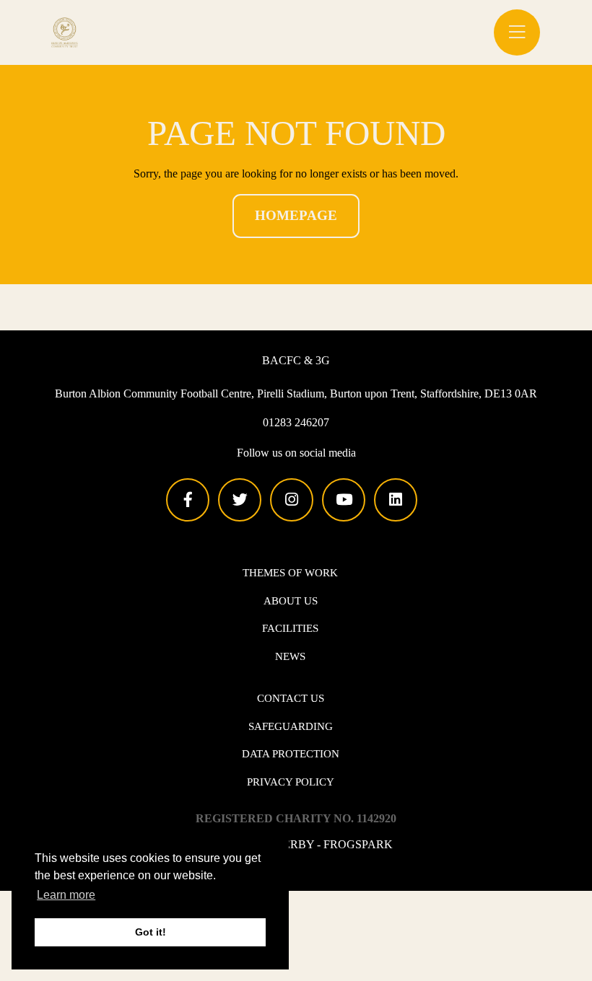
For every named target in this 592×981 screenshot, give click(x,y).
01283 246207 (296, 422)
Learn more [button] (66, 895)
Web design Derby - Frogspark (296, 844)
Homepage (296, 215)
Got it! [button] (150, 932)
